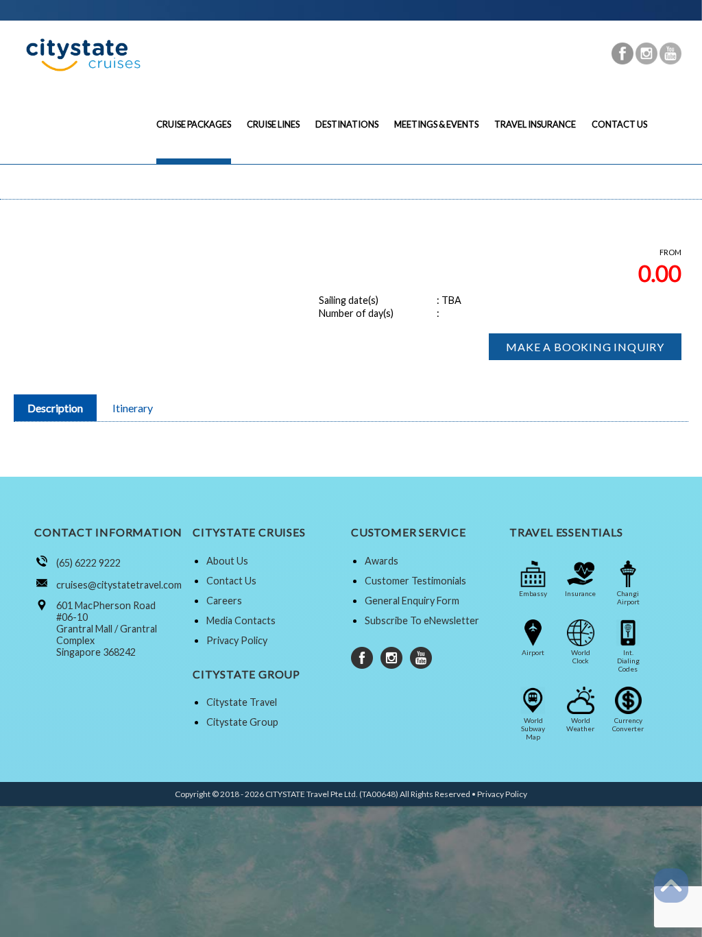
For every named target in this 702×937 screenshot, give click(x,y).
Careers (224, 600)
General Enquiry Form (412, 600)
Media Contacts (241, 620)
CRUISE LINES (273, 124)
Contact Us (231, 580)
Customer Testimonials (415, 580)
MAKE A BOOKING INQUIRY (585, 346)
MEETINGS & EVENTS (436, 124)
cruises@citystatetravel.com (119, 585)
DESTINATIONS (346, 124)
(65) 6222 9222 (88, 563)
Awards (381, 561)
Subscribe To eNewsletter (422, 620)
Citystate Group (242, 722)
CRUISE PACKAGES (193, 124)
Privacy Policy (236, 640)
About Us (227, 561)
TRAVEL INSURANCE (535, 124)
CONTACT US (619, 124)
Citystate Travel (241, 702)
